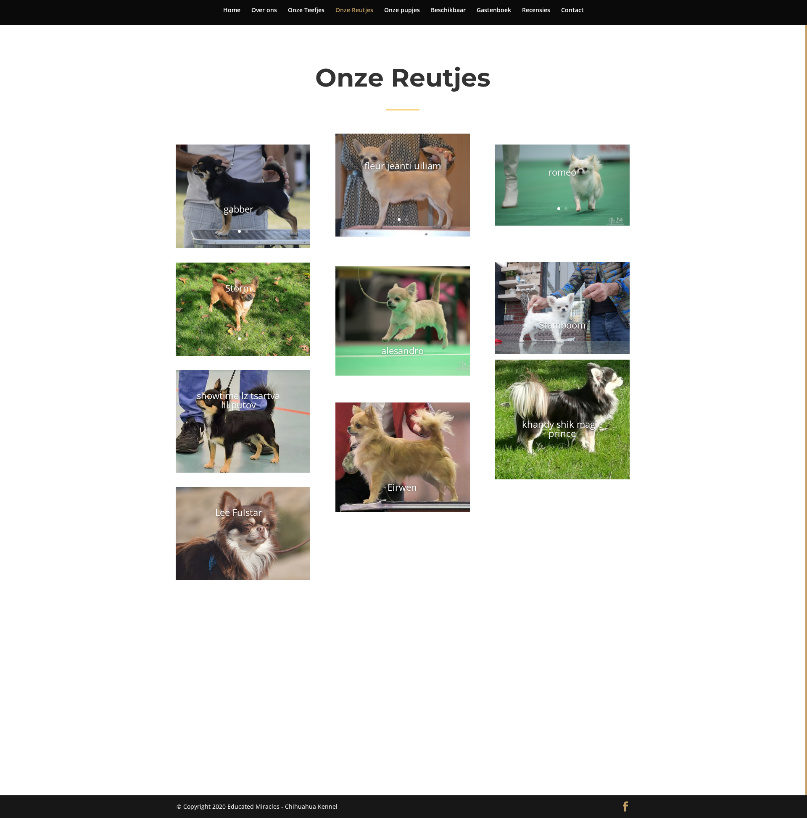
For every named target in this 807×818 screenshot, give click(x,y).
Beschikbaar (448, 10)
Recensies (536, 10)
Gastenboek (494, 10)
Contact (572, 10)
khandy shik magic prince (562, 428)
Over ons (264, 10)
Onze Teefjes (306, 10)
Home (231, 10)
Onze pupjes (402, 10)
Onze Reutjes (354, 10)
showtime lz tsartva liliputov (238, 400)
